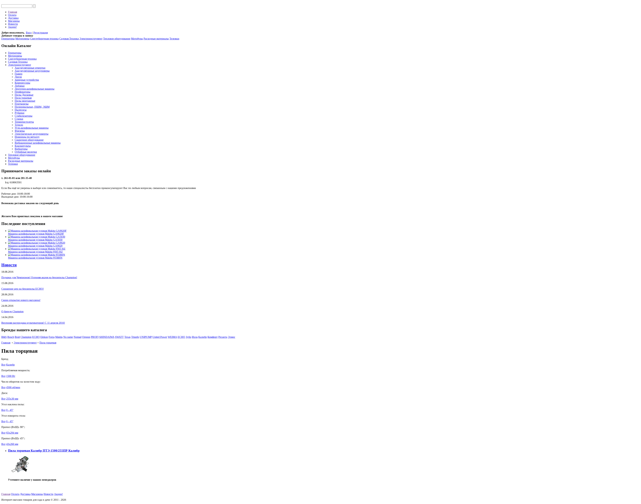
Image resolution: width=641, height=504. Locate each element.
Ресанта (222, 337)
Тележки (174, 38)
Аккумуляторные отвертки (30, 67)
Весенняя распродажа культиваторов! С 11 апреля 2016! (33, 322)
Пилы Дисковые (24, 94)
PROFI (94, 337)
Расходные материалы (156, 38)
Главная (12, 12)
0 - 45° (9, 410)
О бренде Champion (12, 311)
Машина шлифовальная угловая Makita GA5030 (35, 239)
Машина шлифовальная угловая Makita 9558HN (35, 257)
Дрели (18, 76)
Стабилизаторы (23, 115)
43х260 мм (12, 444)
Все (3, 364)
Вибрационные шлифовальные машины (38, 142)
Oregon (86, 337)
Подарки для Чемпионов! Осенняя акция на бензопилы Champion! (39, 277)
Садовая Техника (69, 38)
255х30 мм (12, 398)
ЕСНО (181, 337)
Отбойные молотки (26, 151)
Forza (52, 337)
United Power (159, 337)
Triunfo (135, 337)
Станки (19, 118)
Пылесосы (21, 109)
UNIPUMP (146, 337)
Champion (26, 337)
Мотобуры (137, 38)
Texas (127, 337)
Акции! (12, 27)
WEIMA (172, 337)
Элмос (231, 337)
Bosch (10, 337)
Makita (59, 337)
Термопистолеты (24, 121)
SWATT (119, 337)
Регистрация (40, 32)
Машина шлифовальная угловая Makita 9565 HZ (35, 251)
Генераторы (8, 38)
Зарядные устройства (27, 79)
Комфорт (212, 337)
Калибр (202, 337)
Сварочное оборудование (29, 139)
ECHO (36, 337)
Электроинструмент (90, 38)
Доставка (13, 18)
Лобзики (20, 85)
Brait (17, 337)
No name (68, 337)
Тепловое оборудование (116, 38)
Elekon (44, 337)
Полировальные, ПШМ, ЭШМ (32, 106)
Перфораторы (22, 91)
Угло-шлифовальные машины (32, 127)
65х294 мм (12, 432)
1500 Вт (10, 376)
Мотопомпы (22, 38)
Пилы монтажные (25, 100)
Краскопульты (23, 145)
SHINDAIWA (106, 337)
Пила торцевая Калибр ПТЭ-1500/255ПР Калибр (44, 450)
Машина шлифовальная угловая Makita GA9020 (35, 245)
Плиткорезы (22, 103)
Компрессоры (22, 82)
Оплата (12, 15)
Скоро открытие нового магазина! (20, 300)
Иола (195, 337)
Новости (13, 24)
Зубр (188, 337)
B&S (4, 337)
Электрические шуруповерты (31, 133)
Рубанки (19, 112)
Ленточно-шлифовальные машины (34, 88)
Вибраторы (21, 148)
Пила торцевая (23, 97)
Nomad (77, 337)
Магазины (14, 21)
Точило (19, 124)
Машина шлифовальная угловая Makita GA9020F (36, 233)
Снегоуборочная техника (44, 38)
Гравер (18, 73)
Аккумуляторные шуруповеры (32, 70)
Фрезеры (20, 130)
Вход (29, 32)
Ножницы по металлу (27, 136)
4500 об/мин (13, 387)
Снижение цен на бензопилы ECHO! (22, 288)
